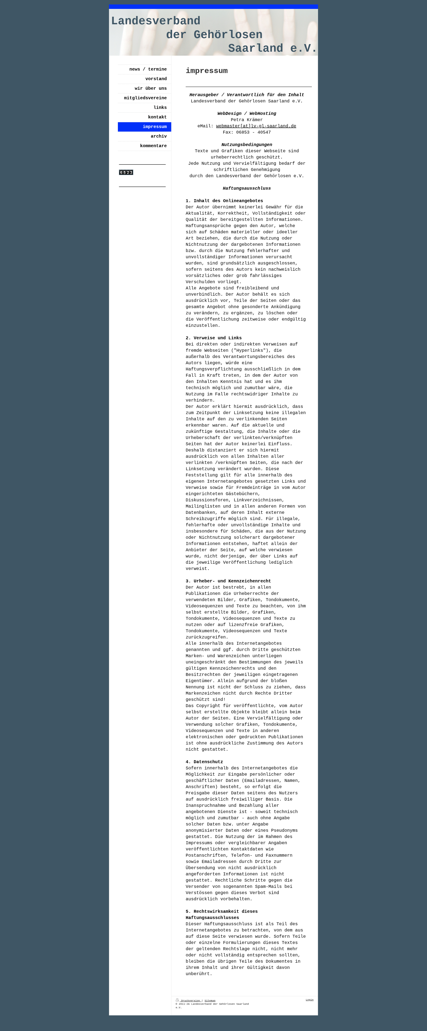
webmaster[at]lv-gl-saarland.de (256, 126)
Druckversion (190, 1000)
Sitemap (210, 1000)
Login (310, 999)
